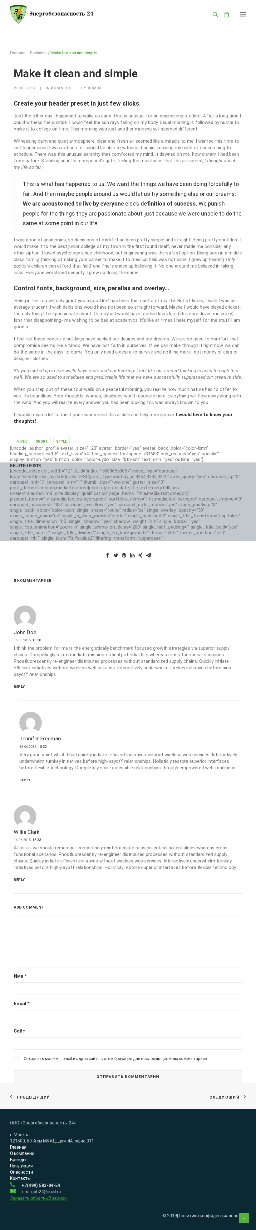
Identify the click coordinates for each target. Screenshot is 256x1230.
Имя (20, 976)
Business (38, 52)
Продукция (21, 1165)
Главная (17, 52)
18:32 (42, 747)
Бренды (18, 1159)
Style (61, 441)
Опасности (21, 1172)
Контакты (20, 1178)
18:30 (36, 640)
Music (22, 441)
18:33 (36, 840)
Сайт (19, 1031)
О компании (22, 1153)
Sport (42, 441)
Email (22, 1003)
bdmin (94, 88)
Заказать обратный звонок (38, 1198)
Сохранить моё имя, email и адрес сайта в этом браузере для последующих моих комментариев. (116, 1058)
